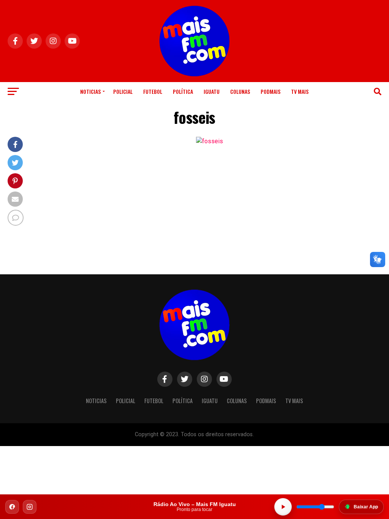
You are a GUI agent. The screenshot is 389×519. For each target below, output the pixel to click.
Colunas (240, 91)
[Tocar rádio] (283, 507)
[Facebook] (12, 507)
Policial (123, 91)
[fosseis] (209, 141)
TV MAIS (299, 91)
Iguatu (212, 91)
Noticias (90, 91)
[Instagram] (29, 507)
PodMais (270, 91)
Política (183, 91)
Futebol (152, 91)
